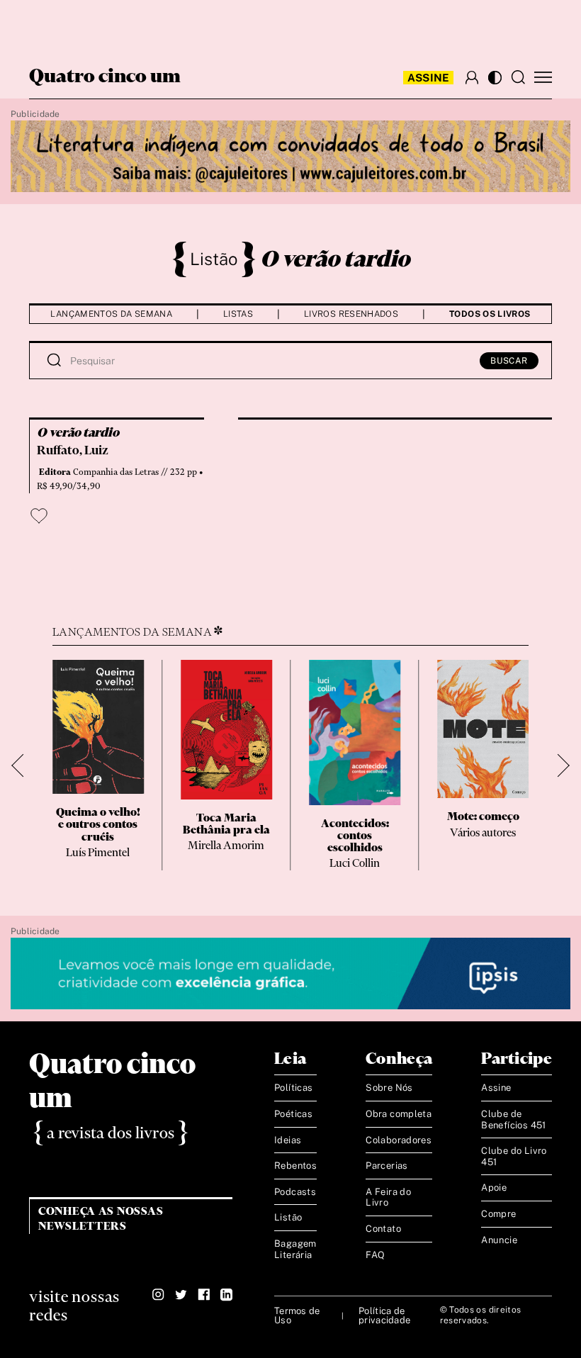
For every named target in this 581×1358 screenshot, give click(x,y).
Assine (428, 78)
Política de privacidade (384, 1315)
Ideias (287, 1140)
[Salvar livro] (39, 516)
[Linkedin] (226, 1295)
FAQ (375, 1255)
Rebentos (295, 1165)
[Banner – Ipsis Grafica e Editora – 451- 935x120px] (290, 974)
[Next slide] (558, 765)
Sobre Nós (389, 1087)
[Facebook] (204, 1295)
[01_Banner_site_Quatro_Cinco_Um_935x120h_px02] (290, 156)
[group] (98, 765)
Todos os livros (489, 314)
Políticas (293, 1087)
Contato (383, 1228)
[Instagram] (158, 1295)
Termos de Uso (297, 1315)
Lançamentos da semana (111, 314)
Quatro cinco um (105, 77)
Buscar (509, 361)
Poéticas (293, 1114)
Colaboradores (398, 1140)
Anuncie (499, 1240)
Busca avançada (55, 25)
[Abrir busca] (518, 77)
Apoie (494, 1187)
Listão (214, 258)
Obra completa (398, 1114)
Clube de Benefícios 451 (513, 1119)
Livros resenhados (351, 314)
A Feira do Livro (388, 1197)
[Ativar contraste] (495, 77)
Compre (498, 1213)
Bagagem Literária (295, 1249)
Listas (238, 314)
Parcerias (387, 1165)
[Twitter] (181, 1295)
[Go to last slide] (23, 765)
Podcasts (295, 1191)
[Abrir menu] (543, 78)
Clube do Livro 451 (513, 1156)
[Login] (472, 77)
